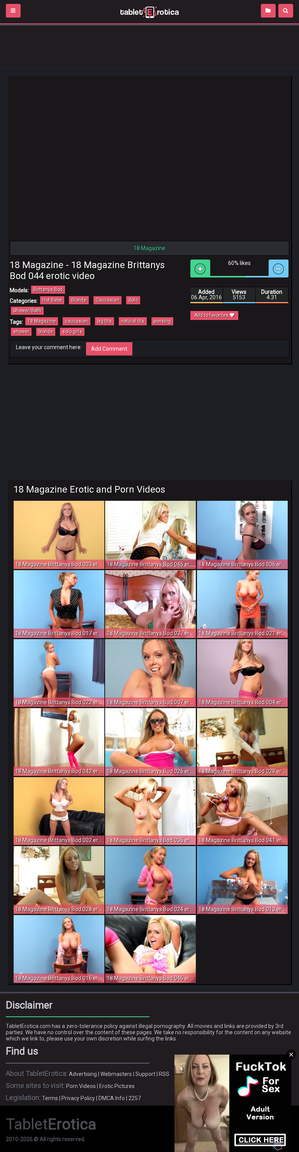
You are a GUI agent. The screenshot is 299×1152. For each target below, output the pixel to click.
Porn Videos (81, 1086)
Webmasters (116, 1074)
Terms (50, 1098)
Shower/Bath (27, 310)
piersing (162, 321)
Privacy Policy (78, 1098)
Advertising (83, 1074)
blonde (46, 331)
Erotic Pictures (117, 1086)
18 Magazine (42, 321)
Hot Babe (52, 300)
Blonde (78, 300)
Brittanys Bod (48, 289)
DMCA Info (111, 1098)
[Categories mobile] (268, 11)
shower (21, 331)
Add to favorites (212, 315)
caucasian (76, 321)
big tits (104, 321)
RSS (164, 1074)
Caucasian (107, 300)
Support (145, 1074)
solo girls (72, 331)
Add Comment (109, 349)
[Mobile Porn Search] (285, 11)
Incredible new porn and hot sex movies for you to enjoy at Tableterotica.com (149, 11)
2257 (134, 1098)
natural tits (132, 321)
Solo (133, 300)
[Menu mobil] (13, 11)
